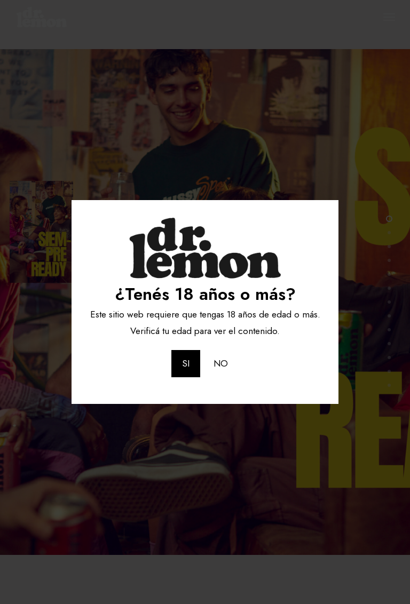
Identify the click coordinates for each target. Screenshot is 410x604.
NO (221, 363)
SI (186, 363)
